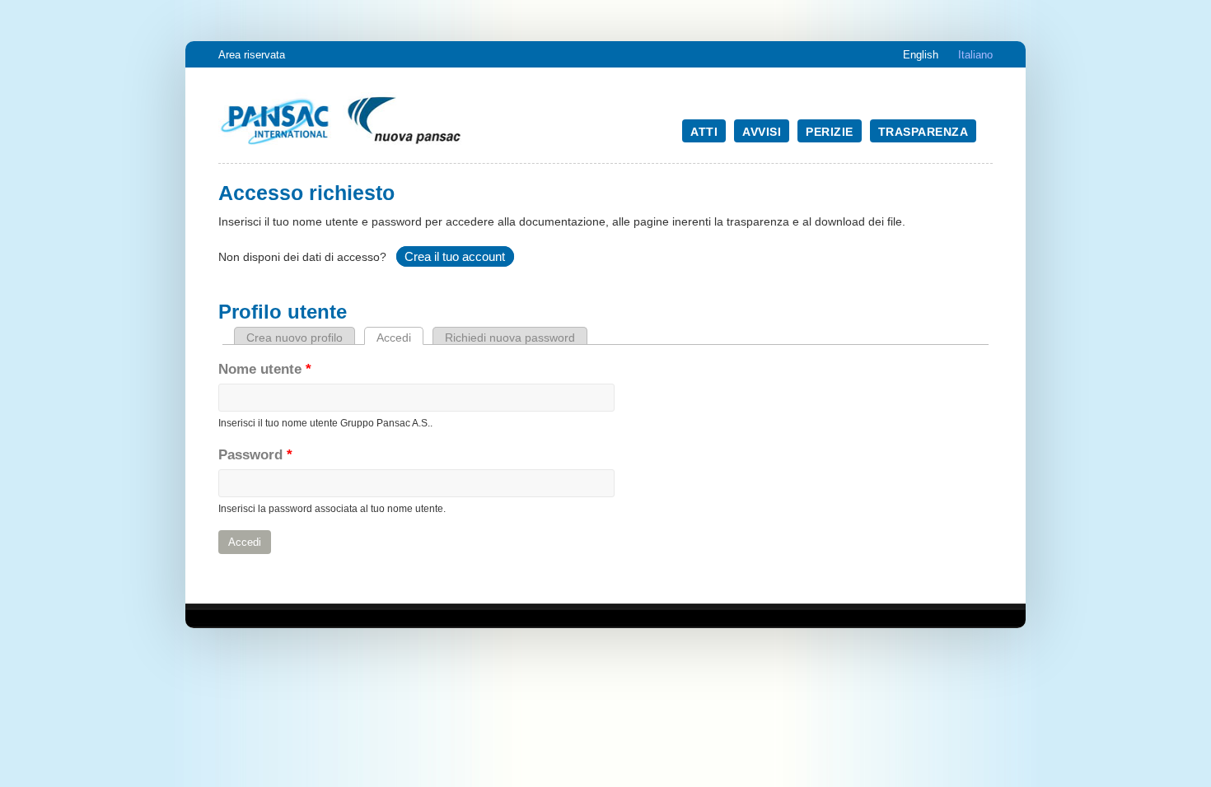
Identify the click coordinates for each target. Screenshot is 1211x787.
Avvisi (761, 131)
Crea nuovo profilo (294, 337)
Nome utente (264, 369)
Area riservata (251, 55)
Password (255, 455)
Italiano (975, 55)
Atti (704, 131)
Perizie (829, 131)
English (920, 55)
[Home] (341, 146)
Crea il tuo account (454, 256)
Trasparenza (923, 131)
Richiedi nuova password (510, 337)
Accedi (399, 337)
